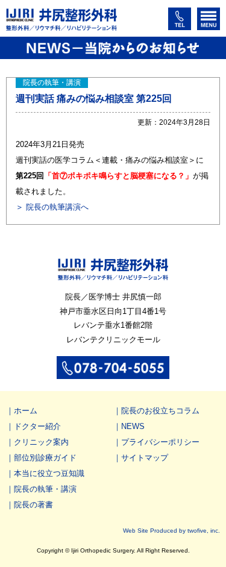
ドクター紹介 (37, 426)
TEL (179, 18)
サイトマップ (144, 457)
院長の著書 (33, 504)
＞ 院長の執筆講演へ (52, 206)
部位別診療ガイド (45, 457)
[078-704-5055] (113, 372)
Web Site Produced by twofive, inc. (171, 530)
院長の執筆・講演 (45, 488)
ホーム (25, 410)
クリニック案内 (41, 441)
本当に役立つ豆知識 (49, 473)
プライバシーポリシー (160, 441)
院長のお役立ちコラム (160, 410)
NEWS (133, 426)
